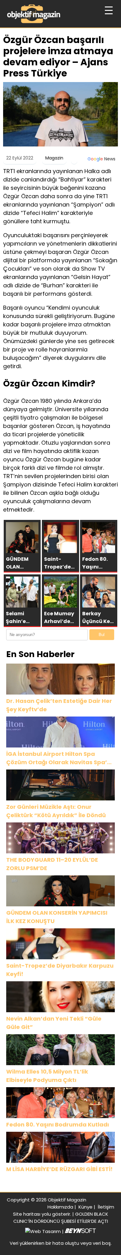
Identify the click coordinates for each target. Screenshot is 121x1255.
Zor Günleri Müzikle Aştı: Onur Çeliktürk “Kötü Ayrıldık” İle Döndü (56, 811)
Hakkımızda (60, 1207)
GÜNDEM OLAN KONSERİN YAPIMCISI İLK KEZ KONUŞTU (56, 917)
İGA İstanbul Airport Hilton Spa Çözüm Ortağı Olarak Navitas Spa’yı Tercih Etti (59, 758)
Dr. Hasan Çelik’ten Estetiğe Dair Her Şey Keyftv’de (59, 705)
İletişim (106, 1207)
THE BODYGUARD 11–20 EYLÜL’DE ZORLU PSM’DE (52, 864)
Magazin (54, 158)
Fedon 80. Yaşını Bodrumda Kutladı (57, 1124)
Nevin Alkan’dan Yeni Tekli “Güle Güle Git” (53, 1023)
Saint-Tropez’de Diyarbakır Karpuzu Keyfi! (60, 970)
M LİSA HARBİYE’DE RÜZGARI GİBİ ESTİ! (59, 1169)
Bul (102, 634)
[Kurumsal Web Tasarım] (80, 1231)
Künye (85, 1207)
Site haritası (26, 1214)
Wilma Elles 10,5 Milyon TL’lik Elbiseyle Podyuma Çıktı (47, 1076)
